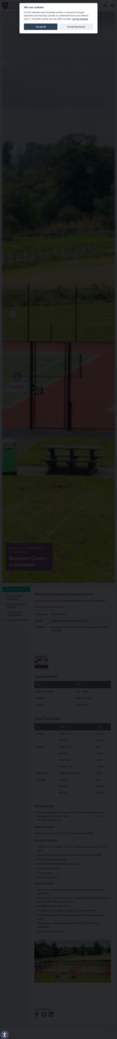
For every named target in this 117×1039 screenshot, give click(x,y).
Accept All (41, 26)
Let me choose (80, 19)
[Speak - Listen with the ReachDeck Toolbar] (4, 1035)
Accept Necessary (76, 26)
